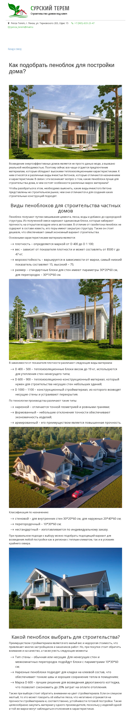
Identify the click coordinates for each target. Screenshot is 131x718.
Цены (25, 37)
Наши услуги (41, 37)
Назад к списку (15, 49)
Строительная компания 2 (108, 37)
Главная (14, 37)
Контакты (82, 37)
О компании (63, 37)
